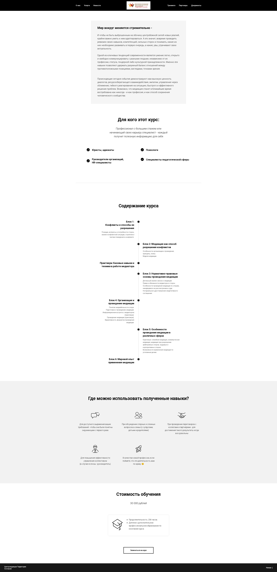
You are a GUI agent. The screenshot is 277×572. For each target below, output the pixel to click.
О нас (78, 5)
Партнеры (183, 5)
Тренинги (171, 5)
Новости (97, 5)
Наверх (268, 568)
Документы (196, 5)
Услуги (87, 5)
